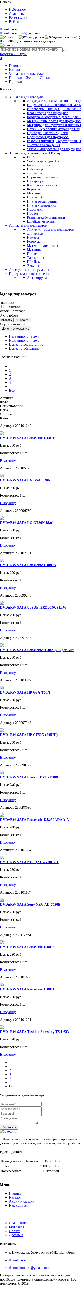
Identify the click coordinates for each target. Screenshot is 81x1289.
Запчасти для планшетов (28, 225)
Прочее (32, 213)
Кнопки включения (42, 185)
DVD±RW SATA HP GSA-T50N (25, 692)
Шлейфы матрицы (41, 221)
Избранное (17, 9)
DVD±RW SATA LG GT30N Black (27, 522)
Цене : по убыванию (15, 328)
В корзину (8, 460)
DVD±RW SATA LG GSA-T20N (25, 480)
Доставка (16, 1235)
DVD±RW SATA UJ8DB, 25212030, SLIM (33, 607)
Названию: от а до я (24, 336)
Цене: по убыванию (24, 348)
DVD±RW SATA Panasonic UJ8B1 (27, 989)
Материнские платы (42, 245)
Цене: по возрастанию (26, 344)
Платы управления (41, 205)
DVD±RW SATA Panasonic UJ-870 (27, 438)
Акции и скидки (21, 1201)
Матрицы (34, 193)
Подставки (35, 209)
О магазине (18, 1223)
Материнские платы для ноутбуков (54, 121)
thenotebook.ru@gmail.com (20, 33)
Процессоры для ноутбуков (48, 137)
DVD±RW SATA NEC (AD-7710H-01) (29, 862)
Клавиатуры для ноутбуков (47, 113)
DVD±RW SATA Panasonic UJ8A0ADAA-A (34, 819)
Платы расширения (42, 201)
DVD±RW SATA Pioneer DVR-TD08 (29, 777)
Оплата (14, 1231)
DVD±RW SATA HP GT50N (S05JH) (29, 735)
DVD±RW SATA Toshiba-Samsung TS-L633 (34, 1032)
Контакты (16, 1227)
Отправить (9, 1127)
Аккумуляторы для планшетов (50, 229)
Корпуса (33, 189)
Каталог (15, 69)
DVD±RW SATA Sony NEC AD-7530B (30, 904)
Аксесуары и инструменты (29, 270)
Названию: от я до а (24, 340)
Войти (14, 21)
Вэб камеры (36, 169)
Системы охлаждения (43, 145)
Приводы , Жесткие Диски (29, 77)
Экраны (33, 265)
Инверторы (36, 181)
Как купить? (18, 1205)
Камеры (33, 237)
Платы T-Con (37, 197)
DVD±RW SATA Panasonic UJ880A (28, 565)
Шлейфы (34, 261)
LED (30, 157)
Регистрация (18, 17)
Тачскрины (35, 257)
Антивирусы (37, 278)
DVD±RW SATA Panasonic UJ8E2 (27, 947)
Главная (15, 65)
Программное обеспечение (29, 274)
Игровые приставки (42, 177)
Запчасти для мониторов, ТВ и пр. (35, 153)
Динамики (35, 173)
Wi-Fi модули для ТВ (43, 161)
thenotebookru (10, 29)
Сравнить (16, 13)
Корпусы (34, 241)
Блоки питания (38, 165)
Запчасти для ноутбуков (27, 73)
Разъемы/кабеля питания (46, 217)
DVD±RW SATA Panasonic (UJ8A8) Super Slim (37, 650)
